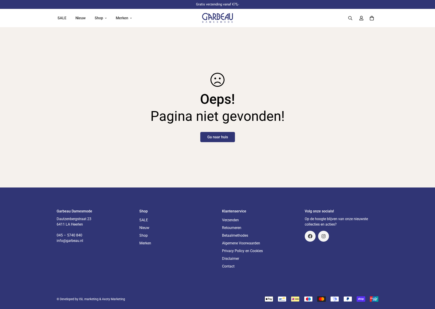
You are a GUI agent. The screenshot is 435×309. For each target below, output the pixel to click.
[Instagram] (323, 236)
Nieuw (80, 18)
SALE (62, 18)
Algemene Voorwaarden (241, 243)
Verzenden (230, 220)
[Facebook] (310, 236)
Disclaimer (230, 258)
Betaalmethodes (235, 235)
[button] (372, 18)
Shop (99, 18)
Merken (122, 18)
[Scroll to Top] (426, 284)
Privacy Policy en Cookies (242, 251)
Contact (228, 266)
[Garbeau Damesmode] (217, 18)
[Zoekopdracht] (350, 18)
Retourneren (231, 228)
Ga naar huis (217, 137)
